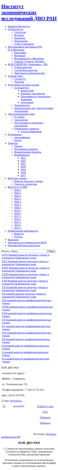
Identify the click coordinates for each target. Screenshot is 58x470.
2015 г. (17, 222)
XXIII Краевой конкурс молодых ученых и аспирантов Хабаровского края (25, 276)
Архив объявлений (31, 131)
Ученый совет (15, 76)
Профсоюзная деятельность (23, 230)
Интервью (19, 55)
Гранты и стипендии (25, 184)
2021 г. (17, 204)
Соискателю (21, 119)
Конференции (21, 155)
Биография (20, 52)
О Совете (19, 117)
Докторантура (22, 105)
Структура (20, 32)
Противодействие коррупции (24, 245)
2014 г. (17, 225)
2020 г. (17, 207)
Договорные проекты (26, 149)
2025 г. (17, 193)
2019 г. (17, 210)
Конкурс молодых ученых (28, 181)
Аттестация (27, 102)
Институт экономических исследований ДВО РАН (29, 12)
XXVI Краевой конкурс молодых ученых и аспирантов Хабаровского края (25, 256)
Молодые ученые (17, 178)
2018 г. (17, 213)
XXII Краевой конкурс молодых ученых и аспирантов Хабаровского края (25, 282)
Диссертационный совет (21, 114)
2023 (23, 157)
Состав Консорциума (26, 70)
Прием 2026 (27, 90)
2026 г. (17, 190)
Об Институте (15, 29)
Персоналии (21, 41)
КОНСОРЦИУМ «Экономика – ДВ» (28, 64)
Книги (17, 140)
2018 (23, 172)
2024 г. (17, 195)
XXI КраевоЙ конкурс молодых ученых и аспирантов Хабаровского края (25, 289)
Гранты (18, 146)
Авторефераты (22, 137)
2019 (23, 169)
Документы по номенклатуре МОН (27, 242)
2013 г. (17, 228)
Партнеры (19, 38)
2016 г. (17, 219)
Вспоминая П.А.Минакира (29, 58)
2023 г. (17, 198)
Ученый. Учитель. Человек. (29, 61)
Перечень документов (33, 93)
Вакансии (13, 239)
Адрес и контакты (24, 44)
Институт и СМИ (17, 187)
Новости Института (19, 26)
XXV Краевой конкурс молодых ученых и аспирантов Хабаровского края (25, 263)
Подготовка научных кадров (23, 84)
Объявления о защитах (26, 128)
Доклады (19, 81)
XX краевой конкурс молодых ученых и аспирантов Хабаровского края (24, 295)
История (19, 35)
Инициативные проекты (27, 152)
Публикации (15, 134)
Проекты (13, 143)
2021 (23, 163)
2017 (23, 175)
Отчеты (18, 236)
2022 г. (17, 201)
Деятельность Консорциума (29, 73)
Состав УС (20, 79)
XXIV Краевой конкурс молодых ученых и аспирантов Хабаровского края (25, 269)
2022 (23, 160)
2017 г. (17, 216)
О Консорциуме (23, 67)
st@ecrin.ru (16, 400)
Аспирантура (21, 87)
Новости (19, 233)
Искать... (6, 251)
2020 (23, 166)
